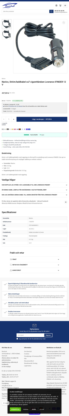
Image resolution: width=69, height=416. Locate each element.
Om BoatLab (28, 351)
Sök (25, 358)
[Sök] (51, 11)
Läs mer (42, 409)
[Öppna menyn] (65, 5)
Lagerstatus (27, 366)
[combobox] (28, 11)
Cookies (26, 354)
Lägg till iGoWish (4, 124)
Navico (3, 78)
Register (48, 335)
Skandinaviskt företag (30, 363)
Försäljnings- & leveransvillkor (33, 356)
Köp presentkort (29, 361)
